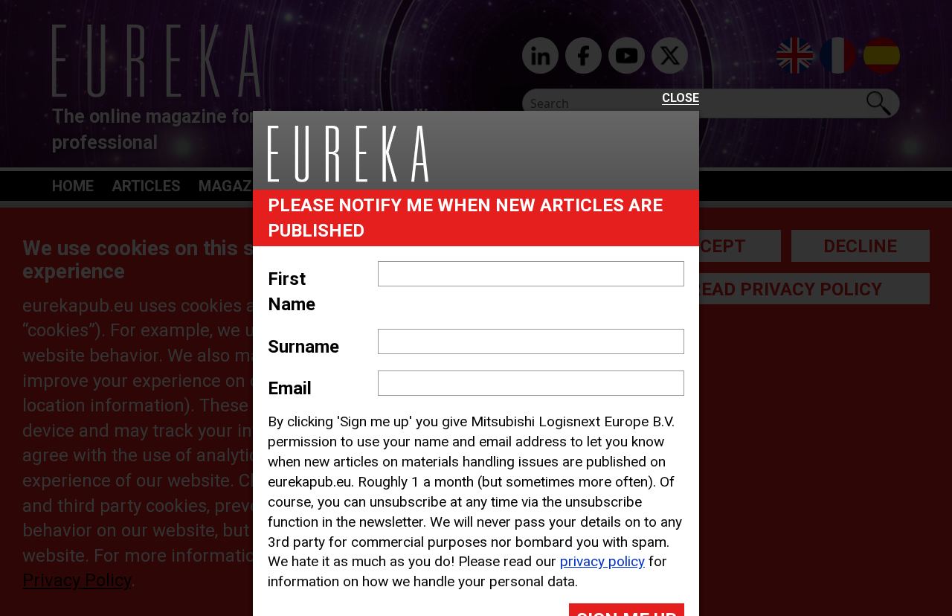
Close (680, 98)
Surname (303, 346)
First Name (291, 292)
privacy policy (602, 561)
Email (290, 388)
